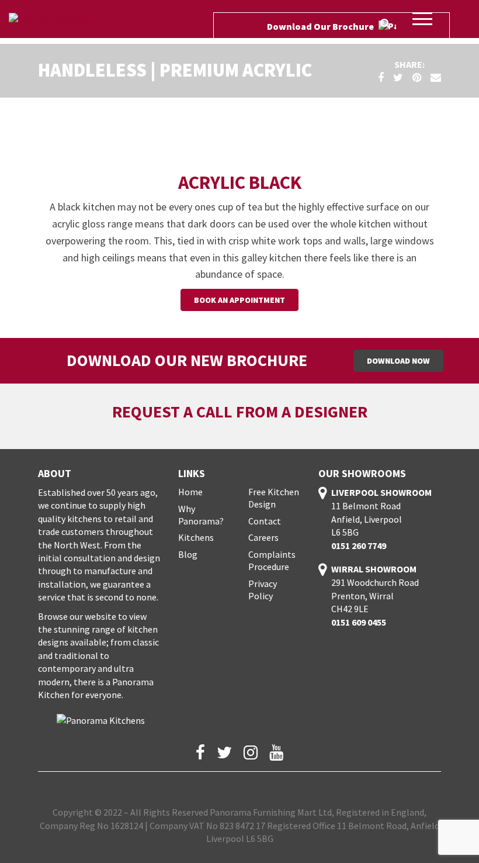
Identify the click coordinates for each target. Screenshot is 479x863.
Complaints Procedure (272, 560)
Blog (187, 554)
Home (190, 492)
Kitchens (196, 537)
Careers (263, 537)
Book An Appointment (239, 300)
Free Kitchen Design (273, 498)
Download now (398, 360)
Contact (264, 521)
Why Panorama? (201, 515)
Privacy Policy (262, 590)
